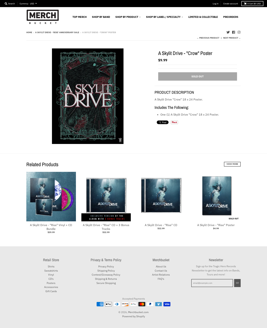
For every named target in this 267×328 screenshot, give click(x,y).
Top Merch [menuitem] (79, 17)
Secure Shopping (106, 283)
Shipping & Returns (106, 278)
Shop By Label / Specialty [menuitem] (163, 17)
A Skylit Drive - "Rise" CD (161, 225)
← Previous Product (208, 38)
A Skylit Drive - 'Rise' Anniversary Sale (57, 32)
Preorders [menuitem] (230, 17)
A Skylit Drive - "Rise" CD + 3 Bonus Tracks (106, 227)
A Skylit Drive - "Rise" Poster (216, 225)
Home (29, 32)
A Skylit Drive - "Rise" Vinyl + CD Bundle (51, 227)
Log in (216, 3)
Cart (254, 3)
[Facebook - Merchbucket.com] (233, 32)
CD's (51, 278)
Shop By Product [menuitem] (126, 17)
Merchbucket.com (138, 312)
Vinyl (51, 274)
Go (237, 283)
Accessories (51, 287)
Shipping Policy (106, 270)
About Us (161, 266)
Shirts (51, 266)
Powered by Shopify (133, 316)
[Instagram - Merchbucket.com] (239, 32)
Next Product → (232, 38)
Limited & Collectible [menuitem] (203, 17)
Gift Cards (51, 291)
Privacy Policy (106, 266)
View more (232, 164)
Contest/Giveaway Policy (106, 274)
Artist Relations (161, 274)
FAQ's (161, 278)
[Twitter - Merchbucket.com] (228, 32)
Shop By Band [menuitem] (101, 17)
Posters (51, 283)
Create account (230, 3)
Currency (24, 3)
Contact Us (161, 270)
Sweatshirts (51, 270)
